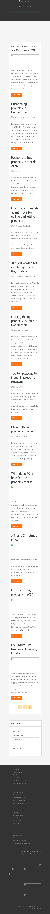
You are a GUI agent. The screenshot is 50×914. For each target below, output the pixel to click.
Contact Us (16, 780)
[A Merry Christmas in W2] (25, 549)
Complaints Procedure (20, 783)
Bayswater (16, 731)
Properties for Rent (19, 798)
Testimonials (17, 778)
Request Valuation (19, 838)
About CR (16, 769)
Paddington (17, 744)
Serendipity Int (36, 909)
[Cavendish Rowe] (25, 1)
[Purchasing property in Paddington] (23, 117)
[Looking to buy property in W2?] (25, 604)
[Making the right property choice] (19, 436)
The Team (16, 775)
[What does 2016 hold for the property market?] (25, 491)
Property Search (18, 792)
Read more (16, 95)
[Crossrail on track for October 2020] (25, 59)
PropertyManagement (20, 840)
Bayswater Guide (18, 835)
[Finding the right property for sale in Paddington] (19, 330)
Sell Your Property (19, 800)
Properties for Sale (19, 795)
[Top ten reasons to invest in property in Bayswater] (17, 387)
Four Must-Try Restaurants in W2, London (24, 649)
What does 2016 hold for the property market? (23, 478)
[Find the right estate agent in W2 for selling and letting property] (21, 226)
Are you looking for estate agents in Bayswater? (24, 267)
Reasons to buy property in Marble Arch (23, 162)
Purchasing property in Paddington (19, 108)
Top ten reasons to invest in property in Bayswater (24, 378)
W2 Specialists (18, 772)
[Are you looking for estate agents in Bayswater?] (23, 276)
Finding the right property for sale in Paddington (24, 321)
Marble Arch (17, 748)
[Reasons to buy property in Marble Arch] (19, 171)
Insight (15, 832)
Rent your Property (19, 803)
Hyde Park (16, 739)
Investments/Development (22, 843)
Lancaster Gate (18, 735)
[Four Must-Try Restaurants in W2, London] (25, 662)
